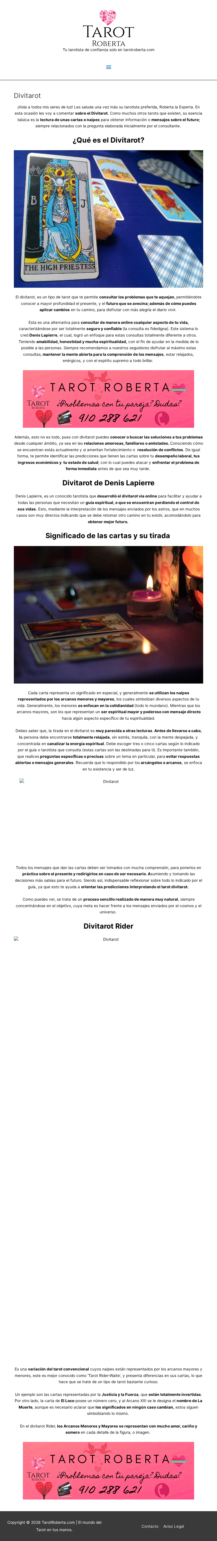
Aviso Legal (173, 1526)
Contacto (150, 1526)
